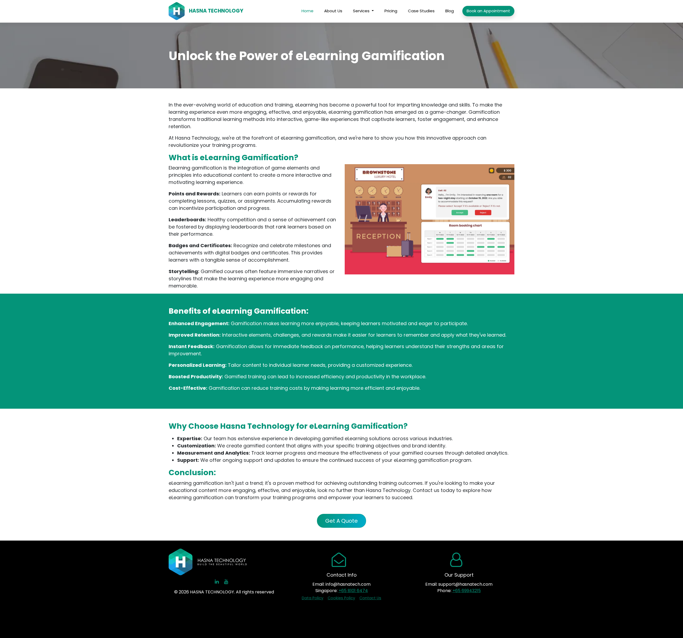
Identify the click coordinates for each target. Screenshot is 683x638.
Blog (449, 11)
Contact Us (370, 598)
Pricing (390, 11)
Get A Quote (341, 521)
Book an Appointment (488, 11)
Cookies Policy (341, 598)
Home (307, 11)
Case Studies (421, 11)
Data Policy (312, 598)
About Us (333, 11)
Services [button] (362, 11)
